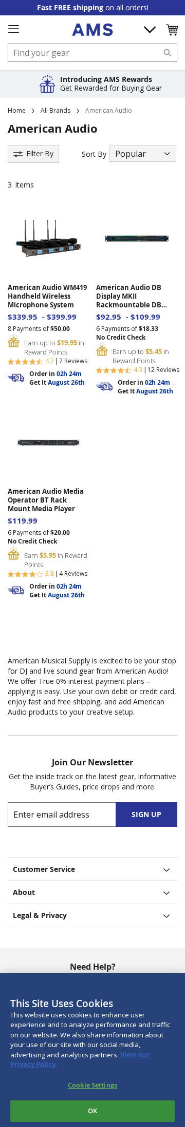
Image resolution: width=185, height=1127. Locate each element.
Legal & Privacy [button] (40, 915)
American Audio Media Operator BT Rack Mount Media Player (46, 500)
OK (92, 1110)
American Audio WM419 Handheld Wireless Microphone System (47, 296)
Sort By (94, 154)
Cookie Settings (92, 1085)
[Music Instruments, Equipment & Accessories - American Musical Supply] (92, 30)
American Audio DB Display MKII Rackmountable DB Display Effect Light (128, 296)
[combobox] (92, 53)
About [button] (24, 892)
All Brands (55, 110)
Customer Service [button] (44, 869)
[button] (171, 29)
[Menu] (13, 29)
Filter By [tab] (39, 153)
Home (17, 110)
